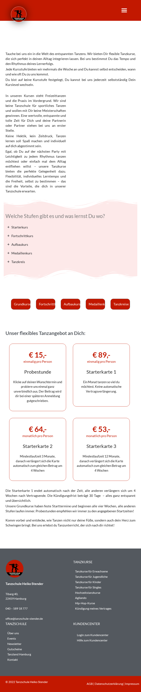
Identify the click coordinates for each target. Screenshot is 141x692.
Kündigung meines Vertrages (93, 608)
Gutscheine (14, 649)
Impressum (132, 683)
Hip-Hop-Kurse (85, 603)
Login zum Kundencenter (93, 635)
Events (11, 638)
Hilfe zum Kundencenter (92, 640)
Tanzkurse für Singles (88, 587)
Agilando (80, 597)
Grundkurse (22, 304)
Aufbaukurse (72, 304)
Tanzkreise (121, 304)
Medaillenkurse (97, 304)
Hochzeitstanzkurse (87, 592)
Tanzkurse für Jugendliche (91, 576)
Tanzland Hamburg (19, 654)
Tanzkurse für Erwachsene (91, 571)
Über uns (13, 633)
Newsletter (14, 643)
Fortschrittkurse (47, 304)
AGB (90, 683)
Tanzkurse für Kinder (88, 582)
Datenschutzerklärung (109, 683)
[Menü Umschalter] (127, 10)
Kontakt (12, 659)
